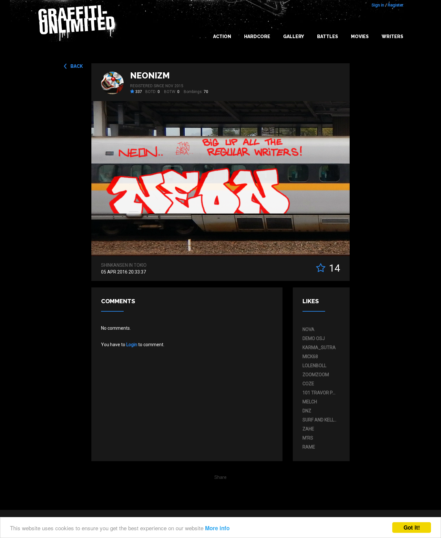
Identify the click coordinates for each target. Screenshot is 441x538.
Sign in (378, 5)
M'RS (308, 437)
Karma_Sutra (319, 347)
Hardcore (257, 36)
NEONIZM (150, 75)
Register (395, 5)
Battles (327, 36)
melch (310, 401)
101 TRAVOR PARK (320, 392)
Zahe (308, 428)
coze (308, 383)
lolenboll (314, 365)
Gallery (293, 36)
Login (131, 344)
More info (217, 528)
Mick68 (310, 356)
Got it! (412, 527)
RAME (309, 447)
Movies (360, 36)
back (76, 66)
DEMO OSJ (314, 338)
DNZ (307, 410)
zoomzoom (316, 374)
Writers (392, 36)
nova (308, 329)
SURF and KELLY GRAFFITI (320, 419)
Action (222, 36)
